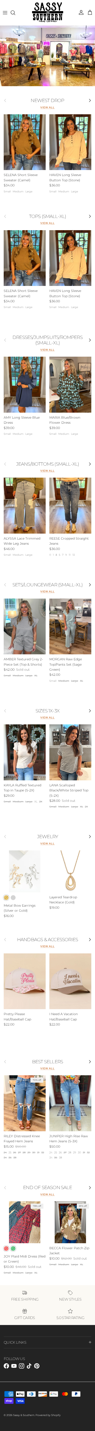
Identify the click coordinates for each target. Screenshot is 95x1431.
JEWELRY (47, 836)
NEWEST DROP (47, 100)
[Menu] (5, 13)
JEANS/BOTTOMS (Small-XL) (47, 464)
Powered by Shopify (48, 1415)
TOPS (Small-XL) (47, 216)
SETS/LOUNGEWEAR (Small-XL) (47, 585)
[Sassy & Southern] (47, 12)
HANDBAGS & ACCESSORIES (47, 939)
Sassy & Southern (23, 1415)
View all (47, 107)
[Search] (15, 13)
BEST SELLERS (47, 1061)
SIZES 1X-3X (47, 711)
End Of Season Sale (47, 1187)
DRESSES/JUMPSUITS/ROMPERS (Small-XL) (47, 340)
